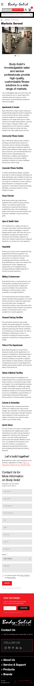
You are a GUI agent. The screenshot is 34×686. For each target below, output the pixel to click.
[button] (17, 623)
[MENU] (2, 4)
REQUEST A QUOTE (18, 9)
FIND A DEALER (7, 9)
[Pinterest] (13, 647)
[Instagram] (9, 647)
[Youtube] (17, 647)
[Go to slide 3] (18, 55)
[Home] (2, 20)
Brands (7, 674)
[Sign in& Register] (26, 10)
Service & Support (14, 665)
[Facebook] (5, 647)
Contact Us (8, 630)
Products (9, 669)
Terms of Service (25, 575)
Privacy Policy (22, 681)
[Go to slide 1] (15, 55)
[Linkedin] (21, 647)
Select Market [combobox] (8, 559)
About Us (9, 660)
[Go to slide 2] (17, 55)
